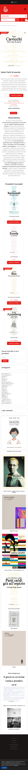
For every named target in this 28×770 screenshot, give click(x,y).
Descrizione (13, 113)
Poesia (5, 25)
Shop (14, 738)
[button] (25, 9)
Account (15, 2)
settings (16, 765)
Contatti (14, 742)
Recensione (14, 746)
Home (2, 25)
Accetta (4, 767)
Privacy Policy (14, 748)
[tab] (13, 113)
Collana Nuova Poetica (11, 103)
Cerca (16, 19)
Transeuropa (14, 104)
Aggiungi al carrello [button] (14, 222)
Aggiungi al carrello (16, 95)
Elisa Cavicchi (20, 103)
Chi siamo (14, 740)
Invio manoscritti (14, 744)
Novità (14, 101)
